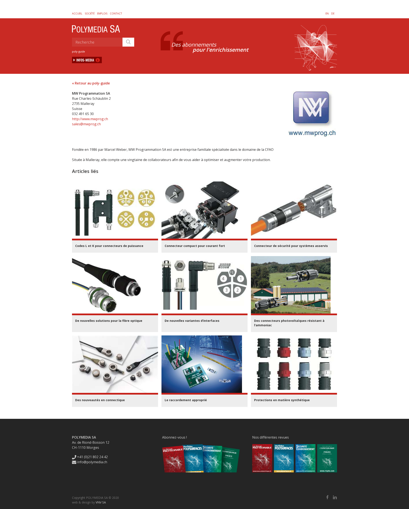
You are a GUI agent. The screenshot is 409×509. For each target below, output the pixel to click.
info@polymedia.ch (92, 462)
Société (90, 13)
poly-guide (78, 51)
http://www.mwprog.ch (90, 119)
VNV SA (101, 502)
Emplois (102, 13)
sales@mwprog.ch (86, 124)
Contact (116, 13)
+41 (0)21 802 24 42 (92, 457)
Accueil (77, 13)
